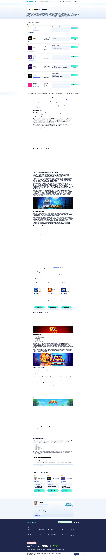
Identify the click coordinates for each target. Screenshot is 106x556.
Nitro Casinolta (62, 169)
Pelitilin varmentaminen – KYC (52, 534)
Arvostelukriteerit (40, 534)
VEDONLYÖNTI (62, 1)
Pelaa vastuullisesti (51, 536)
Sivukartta (60, 536)
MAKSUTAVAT (68, 1)
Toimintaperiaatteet (41, 529)
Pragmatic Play (67, 99)
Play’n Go (60, 99)
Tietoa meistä (29, 531)
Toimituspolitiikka (40, 532)
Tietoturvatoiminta (62, 531)
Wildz (34, 55)
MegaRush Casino (36, 46)
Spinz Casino (35, 83)
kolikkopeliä (61, 314)
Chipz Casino (35, 27)
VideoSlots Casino (36, 36)
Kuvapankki (39, 531)
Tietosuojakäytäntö (62, 532)
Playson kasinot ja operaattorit (29, 93)
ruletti (38, 442)
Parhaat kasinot (72, 529)
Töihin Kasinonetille (30, 534)
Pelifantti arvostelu (63, 481)
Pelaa (74, 28)
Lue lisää (33, 554)
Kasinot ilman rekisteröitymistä (74, 532)
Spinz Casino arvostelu (36, 86)
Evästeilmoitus (61, 534)
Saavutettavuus (50, 531)
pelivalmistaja (37, 99)
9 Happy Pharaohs (55, 289)
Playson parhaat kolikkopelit (59, 93)
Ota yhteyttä (29, 529)
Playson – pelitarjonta (51, 93)
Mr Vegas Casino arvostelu (36, 77)
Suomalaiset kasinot (73, 537)
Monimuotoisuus (29, 532)
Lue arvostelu (39, 307)
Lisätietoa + (74, 30)
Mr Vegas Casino (35, 74)
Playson (42, 112)
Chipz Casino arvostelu (36, 30)
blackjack (40, 442)
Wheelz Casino (35, 64)
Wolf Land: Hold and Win (41, 289)
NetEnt (63, 99)
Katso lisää (53, 494)
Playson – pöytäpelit (67, 93)
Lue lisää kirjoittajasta (37, 515)
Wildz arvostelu (35, 58)
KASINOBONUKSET (48, 1)
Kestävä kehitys (50, 529)
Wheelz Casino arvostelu (36, 67)
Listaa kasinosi (40, 536)
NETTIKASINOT (41, 1)
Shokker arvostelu (49, 481)
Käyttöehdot (61, 529)
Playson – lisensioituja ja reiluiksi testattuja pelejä (41, 93)
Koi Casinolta (68, 169)
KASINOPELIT (55, 1)
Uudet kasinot (72, 533)
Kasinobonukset (72, 535)
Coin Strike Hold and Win (68, 289)
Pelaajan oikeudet (51, 532)
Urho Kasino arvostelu (36, 481)
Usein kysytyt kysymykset (74, 93)
